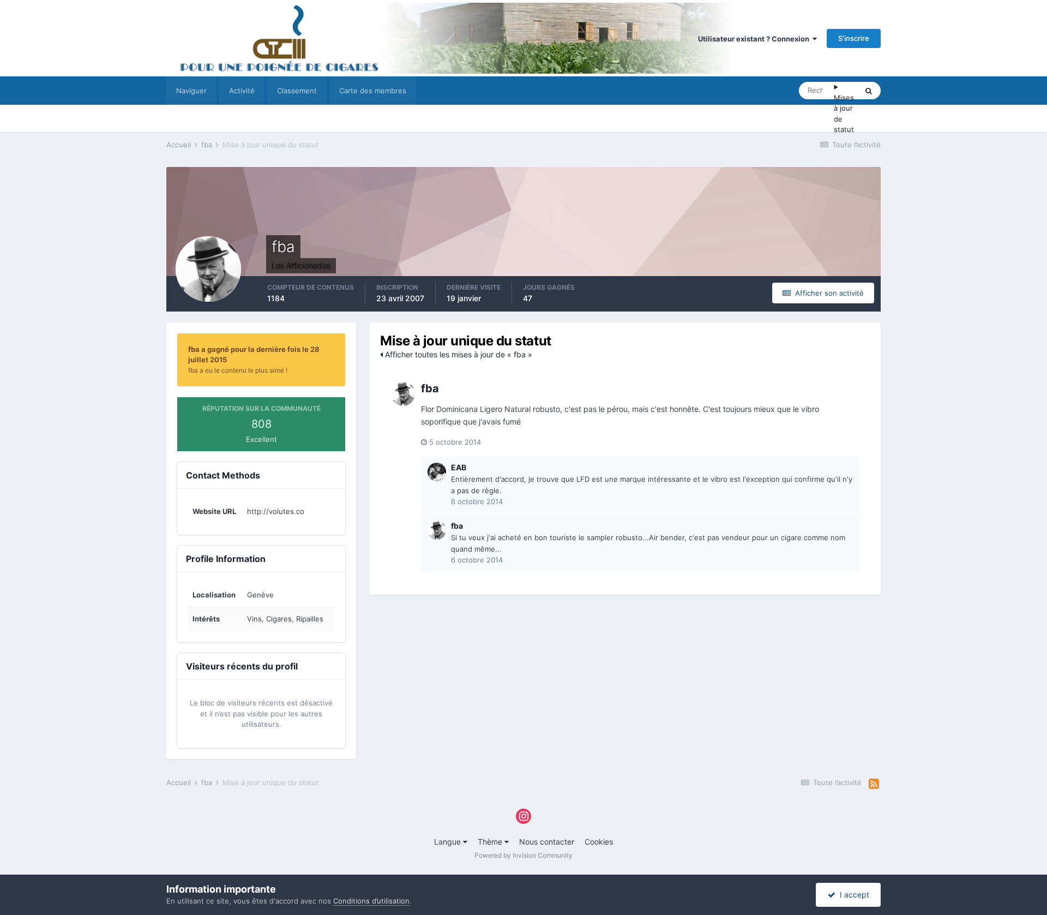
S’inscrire (853, 38)
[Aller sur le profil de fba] (403, 394)
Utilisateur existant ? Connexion (755, 38)
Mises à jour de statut (844, 113)
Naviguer (191, 90)
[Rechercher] (869, 90)
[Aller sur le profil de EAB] (437, 472)
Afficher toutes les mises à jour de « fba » (457, 354)
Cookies (599, 841)
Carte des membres (372, 90)
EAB (458, 467)
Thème (491, 841)
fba (430, 388)
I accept (852, 894)
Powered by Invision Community (523, 855)
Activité (242, 90)
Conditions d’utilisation (371, 900)
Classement (297, 90)
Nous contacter (546, 841)
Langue (448, 841)
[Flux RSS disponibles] (874, 784)
